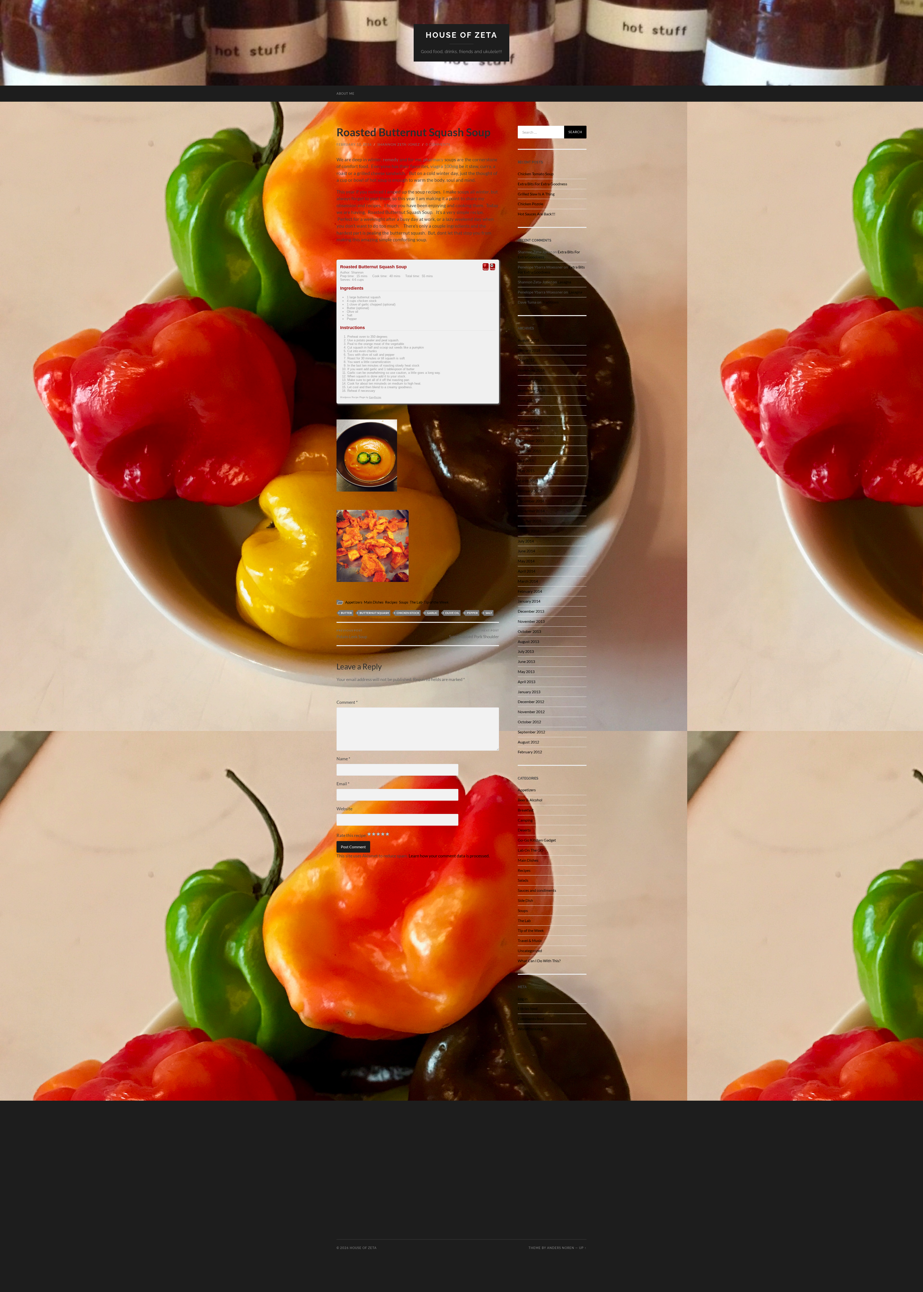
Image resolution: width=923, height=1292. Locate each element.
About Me (346, 93)
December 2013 (531, 611)
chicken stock (408, 613)
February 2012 (530, 751)
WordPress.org (530, 1028)
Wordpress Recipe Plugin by (360, 397)
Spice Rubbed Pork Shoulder (474, 634)
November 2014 (531, 510)
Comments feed (531, 1018)
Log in (523, 998)
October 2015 (529, 450)
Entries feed (527, 1008)
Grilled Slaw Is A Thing (536, 194)
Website (344, 808)
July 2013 (526, 651)
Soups (403, 602)
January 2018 (529, 350)
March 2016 (528, 410)
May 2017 (526, 360)
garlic (432, 613)
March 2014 (528, 581)
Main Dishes (374, 602)
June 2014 (526, 551)
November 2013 (531, 621)
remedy (391, 159)
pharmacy (433, 159)
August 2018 (528, 340)
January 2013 (529, 691)
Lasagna (564, 282)
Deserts (524, 830)
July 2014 (526, 541)
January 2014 (529, 601)
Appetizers (353, 602)
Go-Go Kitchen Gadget (537, 840)
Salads (523, 880)
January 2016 (529, 430)
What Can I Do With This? (539, 960)
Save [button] (486, 269)
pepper (472, 613)
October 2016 (529, 380)
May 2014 (526, 561)
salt (489, 613)
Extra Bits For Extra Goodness (542, 183)
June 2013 (526, 661)
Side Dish (525, 900)
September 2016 (531, 390)
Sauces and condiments (537, 890)
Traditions (550, 302)
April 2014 (526, 571)
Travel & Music (530, 940)
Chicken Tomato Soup (536, 173)
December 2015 (531, 440)
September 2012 (531, 732)
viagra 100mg (444, 166)
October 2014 (529, 520)
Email (343, 783)
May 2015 (526, 470)
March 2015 (528, 480)
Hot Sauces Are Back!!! (536, 214)
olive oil (452, 613)
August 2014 (528, 531)
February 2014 (530, 591)
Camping (525, 820)
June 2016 (526, 400)
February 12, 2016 (354, 144)
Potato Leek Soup (352, 634)
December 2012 (531, 701)
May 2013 (526, 671)
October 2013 (529, 631)
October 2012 (529, 721)
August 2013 (528, 641)
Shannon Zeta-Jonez (398, 144)
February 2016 (530, 420)
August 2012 (528, 742)
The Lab (416, 602)
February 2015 (530, 490)
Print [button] (492, 268)
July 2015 (526, 460)
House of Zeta (462, 35)
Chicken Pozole (530, 203)
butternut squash (374, 613)
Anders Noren (560, 1248)
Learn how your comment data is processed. (449, 855)
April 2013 (526, 681)
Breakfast (526, 810)
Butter (346, 613)
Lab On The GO (530, 850)
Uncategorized (530, 950)
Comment (347, 702)
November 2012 (531, 711)
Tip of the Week (436, 602)
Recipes (391, 602)
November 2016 (531, 370)
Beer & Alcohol (530, 800)
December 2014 (531, 501)
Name (343, 758)
